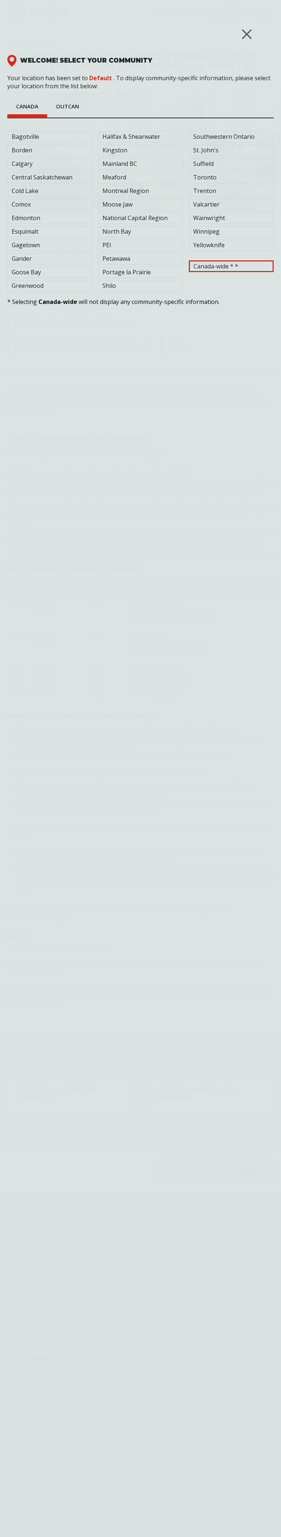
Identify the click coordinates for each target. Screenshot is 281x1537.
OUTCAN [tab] (67, 106)
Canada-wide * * (216, 266)
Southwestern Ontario (224, 137)
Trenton (204, 191)
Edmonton (26, 218)
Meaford (114, 177)
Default (100, 78)
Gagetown (26, 245)
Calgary (22, 164)
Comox (21, 204)
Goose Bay (26, 272)
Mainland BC (119, 164)
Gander (22, 259)
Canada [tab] (27, 106)
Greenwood (28, 286)
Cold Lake (25, 191)
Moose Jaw (117, 204)
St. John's (205, 150)
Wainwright (209, 218)
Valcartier (206, 204)
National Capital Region (135, 218)
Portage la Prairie (126, 272)
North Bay (116, 231)
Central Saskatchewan (42, 177)
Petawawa (116, 259)
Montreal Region (125, 191)
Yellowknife (209, 245)
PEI (106, 245)
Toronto (205, 177)
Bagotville (25, 137)
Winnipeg (206, 231)
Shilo (109, 286)
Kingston (114, 150)
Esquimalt (25, 231)
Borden (22, 150)
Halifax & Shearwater (131, 137)
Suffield (203, 164)
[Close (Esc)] (247, 34)
